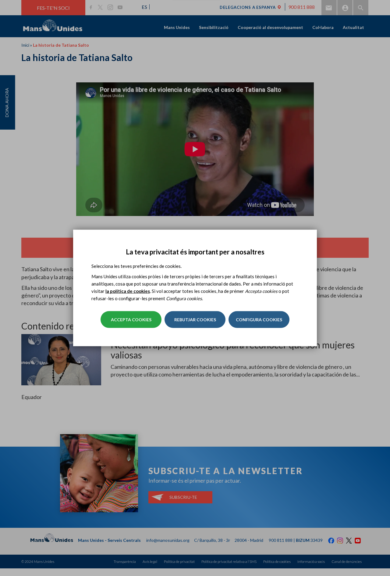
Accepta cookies (131, 319)
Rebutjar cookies (195, 319)
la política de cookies (127, 291)
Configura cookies (259, 319)
